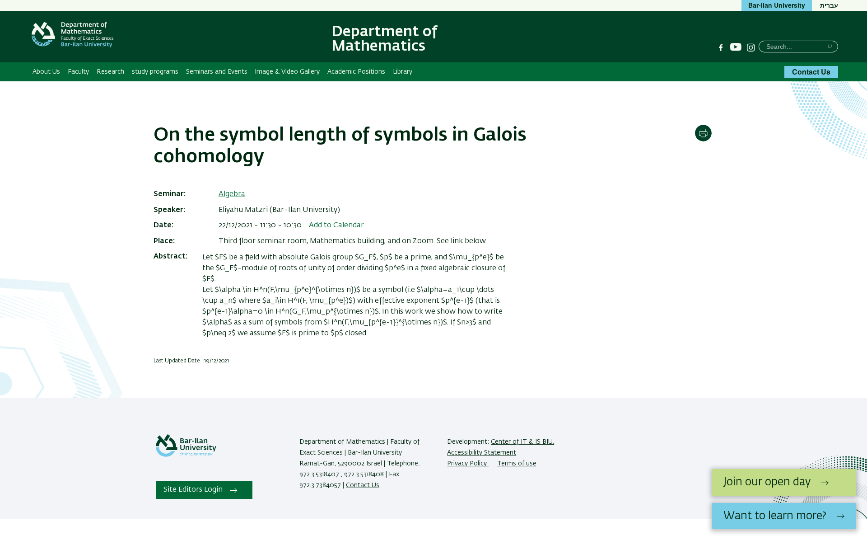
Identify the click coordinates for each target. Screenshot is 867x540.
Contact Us (811, 71)
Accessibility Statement (481, 453)
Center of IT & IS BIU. (522, 442)
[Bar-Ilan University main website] (186, 455)
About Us (46, 72)
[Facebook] (721, 47)
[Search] (830, 46)
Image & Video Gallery (287, 72)
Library (402, 72)
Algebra (232, 194)
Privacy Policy (468, 463)
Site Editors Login (193, 489)
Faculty (78, 72)
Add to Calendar (336, 225)
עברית (829, 4)
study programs (155, 72)
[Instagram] (751, 47)
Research (110, 72)
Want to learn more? (774, 516)
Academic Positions (356, 72)
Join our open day (767, 482)
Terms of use (516, 463)
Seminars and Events (216, 72)
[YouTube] (735, 47)
